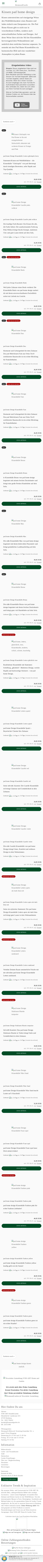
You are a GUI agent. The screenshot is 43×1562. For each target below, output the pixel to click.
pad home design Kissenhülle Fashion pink (17, 1201)
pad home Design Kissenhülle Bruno (15, 473)
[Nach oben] (37, 1558)
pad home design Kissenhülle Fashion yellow (18, 1258)
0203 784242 (9, 1420)
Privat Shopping (11, 1433)
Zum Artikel (21, 186)
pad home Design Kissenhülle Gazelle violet (17, 842)
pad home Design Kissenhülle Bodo (15, 283)
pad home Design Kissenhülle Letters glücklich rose (20, 660)
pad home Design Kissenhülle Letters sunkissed (18, 965)
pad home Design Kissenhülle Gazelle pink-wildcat (20, 219)
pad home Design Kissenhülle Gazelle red (17, 781)
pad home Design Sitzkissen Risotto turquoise (18, 1025)
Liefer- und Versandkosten (9, 1451)
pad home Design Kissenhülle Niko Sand (16, 1086)
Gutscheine (4, 1465)
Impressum (4, 1471)
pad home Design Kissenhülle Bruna (15, 600)
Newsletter (4, 1462)
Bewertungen (5, 1467)
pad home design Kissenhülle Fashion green (17, 1316)
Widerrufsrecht (6, 1449)
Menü (3, 3)
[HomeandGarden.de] (21, 3)
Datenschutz (5, 1456)
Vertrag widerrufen (9, 1479)
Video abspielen (24, 105)
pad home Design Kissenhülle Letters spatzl (17, 724)
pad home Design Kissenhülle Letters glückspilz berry (21, 156)
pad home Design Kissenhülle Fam (14, 410)
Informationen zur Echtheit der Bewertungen (21, 1559)
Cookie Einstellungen (8, 1458)
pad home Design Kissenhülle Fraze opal (16, 1143)
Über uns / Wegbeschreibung (10, 1460)
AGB (2, 1454)
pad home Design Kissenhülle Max (14, 536)
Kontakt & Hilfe (6, 1473)
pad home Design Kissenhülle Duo (14, 346)
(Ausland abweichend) (31, 173)
